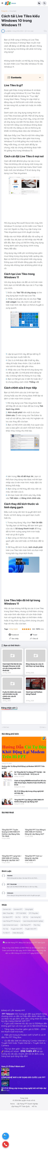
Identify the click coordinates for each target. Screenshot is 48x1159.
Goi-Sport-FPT (8, 917)
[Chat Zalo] (5, 1136)
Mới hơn (6, 727)
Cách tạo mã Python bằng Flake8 (34, 693)
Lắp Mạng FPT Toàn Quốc (20, 1106)
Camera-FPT (18, 909)
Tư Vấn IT (6, 933)
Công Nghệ (12, 11)
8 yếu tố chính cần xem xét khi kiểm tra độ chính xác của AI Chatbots (12, 695)
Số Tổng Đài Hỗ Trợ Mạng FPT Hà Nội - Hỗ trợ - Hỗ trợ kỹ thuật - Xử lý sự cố (29, 773)
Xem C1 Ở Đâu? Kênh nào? (13, 1066)
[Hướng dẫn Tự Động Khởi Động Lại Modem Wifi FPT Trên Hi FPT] (24, 749)
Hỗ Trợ (25, 917)
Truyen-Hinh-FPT (16, 929)
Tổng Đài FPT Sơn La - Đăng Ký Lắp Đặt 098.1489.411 (34, 858)
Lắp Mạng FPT (26, 925)
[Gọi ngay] (5, 1144)
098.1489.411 (28, 1051)
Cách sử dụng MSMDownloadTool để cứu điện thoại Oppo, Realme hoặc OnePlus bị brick (30, 783)
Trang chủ (4, 11)
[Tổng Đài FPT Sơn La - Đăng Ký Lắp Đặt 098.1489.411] (35, 848)
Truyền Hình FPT (30, 929)
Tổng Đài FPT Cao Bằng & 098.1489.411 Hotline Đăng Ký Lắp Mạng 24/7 (29, 801)
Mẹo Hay (37, 925)
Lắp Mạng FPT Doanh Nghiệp (27, 1104)
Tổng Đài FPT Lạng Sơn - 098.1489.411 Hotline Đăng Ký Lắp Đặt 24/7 (12, 858)
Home (12, 1104)
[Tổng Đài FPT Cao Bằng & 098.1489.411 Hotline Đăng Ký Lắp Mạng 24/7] (7, 802)
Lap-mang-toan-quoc (10, 925)
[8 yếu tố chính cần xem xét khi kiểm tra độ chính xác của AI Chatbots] (12, 684)
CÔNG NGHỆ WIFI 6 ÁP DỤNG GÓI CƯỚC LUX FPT (23, 1077)
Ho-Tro (18, 917)
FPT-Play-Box (33, 913)
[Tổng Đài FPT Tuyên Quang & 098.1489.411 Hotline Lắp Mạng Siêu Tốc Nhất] (12, 821)
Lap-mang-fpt (35, 917)
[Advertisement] (24, 983)
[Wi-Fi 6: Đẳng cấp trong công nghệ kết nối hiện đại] (7, 793)
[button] (3, 3)
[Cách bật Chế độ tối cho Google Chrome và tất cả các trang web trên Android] (12, 656)
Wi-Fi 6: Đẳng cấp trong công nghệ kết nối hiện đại (29, 792)
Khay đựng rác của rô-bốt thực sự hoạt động (35, 665)
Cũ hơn (42, 727)
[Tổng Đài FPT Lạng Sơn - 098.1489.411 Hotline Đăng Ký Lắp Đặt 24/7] (12, 848)
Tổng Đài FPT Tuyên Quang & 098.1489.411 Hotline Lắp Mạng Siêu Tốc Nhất (11, 833)
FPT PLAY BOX (21, 913)
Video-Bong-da (18, 933)
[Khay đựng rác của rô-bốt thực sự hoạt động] (35, 656)
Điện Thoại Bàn (8, 913)
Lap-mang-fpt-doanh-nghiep (33, 921)
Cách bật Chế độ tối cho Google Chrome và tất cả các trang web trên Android (12, 667)
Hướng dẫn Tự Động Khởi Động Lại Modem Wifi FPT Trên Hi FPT (23, 767)
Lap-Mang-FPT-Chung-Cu (11, 921)
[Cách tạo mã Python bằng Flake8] (35, 684)
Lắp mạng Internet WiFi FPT (17, 1021)
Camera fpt (7, 909)
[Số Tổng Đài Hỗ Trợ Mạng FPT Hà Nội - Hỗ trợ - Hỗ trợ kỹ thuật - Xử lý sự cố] (7, 774)
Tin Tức (5, 929)
